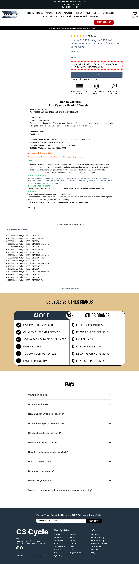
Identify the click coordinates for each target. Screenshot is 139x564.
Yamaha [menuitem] (50, 12)
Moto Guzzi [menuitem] (108, 12)
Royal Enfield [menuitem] (80, 16)
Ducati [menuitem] (97, 12)
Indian (72, 540)
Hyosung (58, 555)
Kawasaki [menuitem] (68, 12)
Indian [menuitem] (79, 12)
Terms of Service (99, 543)
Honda (57, 534)
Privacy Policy (97, 537)
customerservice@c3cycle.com (28, 541)
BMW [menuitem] (58, 12)
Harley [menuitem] (39, 12)
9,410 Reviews (92, 36)
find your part (104, 22)
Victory (57, 549)
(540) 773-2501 (22, 538)
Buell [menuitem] (69, 16)
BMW (72, 537)
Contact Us (96, 546)
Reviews (95, 549)
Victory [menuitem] (53, 16)
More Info (98, 67)
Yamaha (57, 537)
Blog (93, 552)
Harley (73, 534)
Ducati (73, 543)
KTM (72, 546)
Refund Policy (97, 540)
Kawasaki (58, 540)
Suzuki (57, 543)
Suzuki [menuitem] (88, 12)
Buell (56, 552)
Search (94, 534)
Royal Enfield (76, 552)
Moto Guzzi (59, 546)
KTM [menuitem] (45, 16)
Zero (72, 549)
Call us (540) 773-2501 (70, 7)
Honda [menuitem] (30, 12)
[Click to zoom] (62, 37)
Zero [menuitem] (62, 16)
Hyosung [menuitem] (93, 16)
